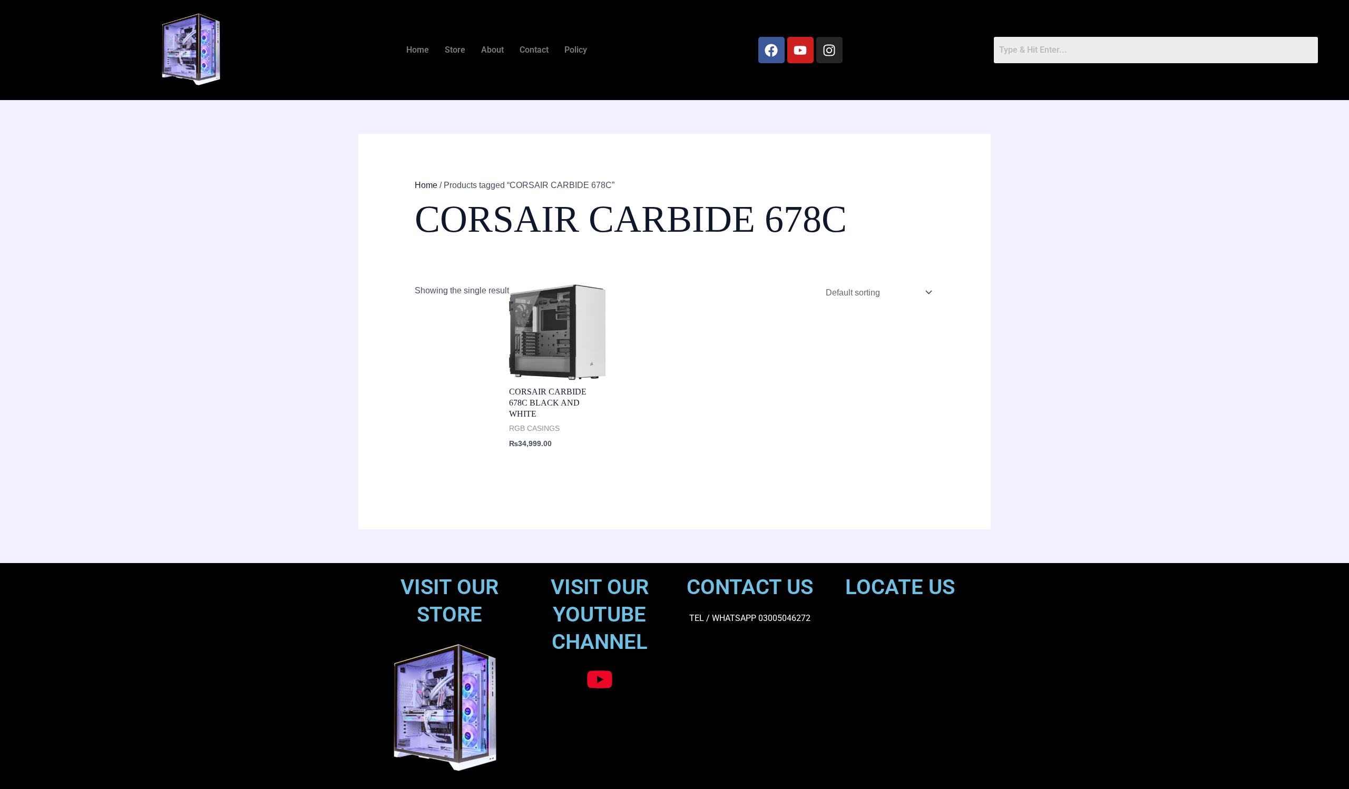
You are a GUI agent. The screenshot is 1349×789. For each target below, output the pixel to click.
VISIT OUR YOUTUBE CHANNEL (600, 614)
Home (417, 50)
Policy (575, 50)
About (492, 50)
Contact (534, 50)
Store (455, 50)
